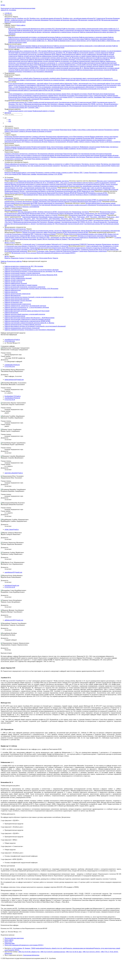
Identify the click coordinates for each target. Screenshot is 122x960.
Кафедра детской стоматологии (15, 280)
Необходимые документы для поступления (45, 129)
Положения (35, 205)
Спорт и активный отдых (94, 246)
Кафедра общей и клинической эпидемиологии (69, 30)
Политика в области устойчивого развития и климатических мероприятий (44, 186)
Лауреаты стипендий (56, 251)
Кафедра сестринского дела (64, 61)
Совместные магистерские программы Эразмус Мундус (29, 239)
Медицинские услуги (18, 253)
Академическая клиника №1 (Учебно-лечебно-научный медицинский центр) (33, 102)
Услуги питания (31, 253)
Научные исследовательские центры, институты (45, 230)
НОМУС (77, 249)
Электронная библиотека (30, 217)
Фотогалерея (43, 258)
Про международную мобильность (77, 237)
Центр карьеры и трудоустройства (51, 99)
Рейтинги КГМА (99, 184)
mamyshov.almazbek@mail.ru (14, 473)
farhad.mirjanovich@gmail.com (14, 379)
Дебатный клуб (56, 244)
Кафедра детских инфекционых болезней (89, 54)
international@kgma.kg (103, 948)
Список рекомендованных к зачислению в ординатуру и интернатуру (27, 157)
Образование (9, 198)
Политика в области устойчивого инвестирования (91, 194)
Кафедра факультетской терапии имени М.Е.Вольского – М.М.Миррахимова (29, 317)
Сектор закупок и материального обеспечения (79, 87)
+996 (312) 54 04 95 (52, 951)
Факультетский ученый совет (36, 189)
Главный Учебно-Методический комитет (89, 189)
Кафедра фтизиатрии (45, 64)
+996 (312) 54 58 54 (73, 951)
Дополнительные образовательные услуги (59, 136)
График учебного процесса (82, 141)
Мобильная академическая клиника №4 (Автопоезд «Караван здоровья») (47, 104)
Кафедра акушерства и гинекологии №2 (60, 51)
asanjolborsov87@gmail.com (13, 572)
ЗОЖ (35, 249)
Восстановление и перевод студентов (23, 138)
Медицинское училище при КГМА (89, 20)
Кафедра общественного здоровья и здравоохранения (102, 30)
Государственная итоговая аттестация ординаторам (95, 153)
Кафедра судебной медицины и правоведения (49, 47)
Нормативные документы (80, 212)
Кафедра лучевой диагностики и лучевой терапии (75, 56)
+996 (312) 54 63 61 (91, 951)
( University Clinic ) (33, 107)
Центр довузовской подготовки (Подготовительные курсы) (73, 95)
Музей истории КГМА (38, 88)
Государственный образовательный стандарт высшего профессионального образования (67, 205)
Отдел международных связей (55, 85)
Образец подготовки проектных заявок (35, 232)
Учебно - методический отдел (82, 83)
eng (9, 119)
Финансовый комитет (69, 189)
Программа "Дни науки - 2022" (25, 218)
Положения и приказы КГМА (97, 193)
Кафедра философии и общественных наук (106, 40)
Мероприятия (70, 248)
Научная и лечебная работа (13, 210)
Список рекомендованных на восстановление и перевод (93, 140)
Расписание (8, 136)
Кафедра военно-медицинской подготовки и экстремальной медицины (31, 37)
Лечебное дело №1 (11, 18)
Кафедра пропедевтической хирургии (17, 299)
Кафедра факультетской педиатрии (89, 63)
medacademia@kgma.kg (48, 948)
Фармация (116, 18)
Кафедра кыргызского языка (17, 42)
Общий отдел (69, 85)
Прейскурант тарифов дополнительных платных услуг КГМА (42, 174)
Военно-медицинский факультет (15, 22)
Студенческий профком (43, 244)
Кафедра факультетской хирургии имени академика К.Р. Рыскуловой (27, 311)
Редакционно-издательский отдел (89, 88)
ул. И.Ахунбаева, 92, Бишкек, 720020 (23, 948)
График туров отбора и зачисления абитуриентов (88, 129)
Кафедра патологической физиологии (65, 46)
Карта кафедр (21, 25)
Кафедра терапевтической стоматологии (86, 61)
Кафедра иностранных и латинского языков (93, 37)
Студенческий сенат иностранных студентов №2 (52, 246)
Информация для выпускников (90, 147)
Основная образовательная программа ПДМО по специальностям (87, 200)
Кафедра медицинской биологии (42, 46)
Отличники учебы (43, 251)
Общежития (54, 138)
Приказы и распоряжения (30, 206)
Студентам (8, 234)
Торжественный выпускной (39, 248)
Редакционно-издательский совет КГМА (68, 191)
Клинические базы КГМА (77, 215)
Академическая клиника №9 (17, 107)
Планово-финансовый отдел (28, 87)
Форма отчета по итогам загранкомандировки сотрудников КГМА (85, 234)
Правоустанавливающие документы (57, 181)
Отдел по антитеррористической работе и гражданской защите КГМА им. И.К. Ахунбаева (57, 89)
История (35, 181)
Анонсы (21, 258)
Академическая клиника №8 (107, 106)
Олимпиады (85, 249)
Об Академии (9, 179)
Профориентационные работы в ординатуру (31, 148)
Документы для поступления (90, 164)
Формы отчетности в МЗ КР (40, 236)
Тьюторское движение (94, 244)
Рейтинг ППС (78, 172)
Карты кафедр (62, 138)
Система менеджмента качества (77, 182)
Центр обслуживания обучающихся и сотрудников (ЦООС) (53, 97)
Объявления (14, 258)
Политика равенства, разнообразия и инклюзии (84, 186)
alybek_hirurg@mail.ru (12, 529)
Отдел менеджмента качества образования (88, 85)
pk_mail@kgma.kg (72, 948)
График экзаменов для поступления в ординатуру (80, 148)
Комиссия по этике (88, 191)
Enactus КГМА (94, 249)
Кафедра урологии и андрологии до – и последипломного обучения (56, 63)
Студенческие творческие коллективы (17, 248)
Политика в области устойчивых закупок (61, 194)
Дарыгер (55, 258)
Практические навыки (70, 153)
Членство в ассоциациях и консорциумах (106, 230)
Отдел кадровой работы (56, 83)
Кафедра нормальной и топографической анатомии (95, 46)
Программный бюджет (31, 194)
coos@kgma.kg (12, 950)
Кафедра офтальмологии (37, 59)
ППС (32, 234)
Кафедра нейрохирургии (88, 58)
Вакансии (8, 172)
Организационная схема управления (108, 205)
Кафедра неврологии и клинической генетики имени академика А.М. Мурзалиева (52, 58)
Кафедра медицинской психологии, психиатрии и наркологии (25, 287)
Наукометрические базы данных (15, 215)
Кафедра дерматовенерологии (65, 54)
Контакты (8, 112)
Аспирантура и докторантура (38, 164)
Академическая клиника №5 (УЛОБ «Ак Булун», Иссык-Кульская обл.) (95, 104)
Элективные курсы (100, 138)
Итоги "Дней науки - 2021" (110, 217)
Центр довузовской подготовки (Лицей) (79, 94)
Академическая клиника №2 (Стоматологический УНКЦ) (78, 102)
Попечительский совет (18, 189)
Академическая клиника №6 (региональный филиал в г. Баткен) (29, 106)
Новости (7, 258)
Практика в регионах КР (94, 157)
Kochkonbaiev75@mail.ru (13, 396)
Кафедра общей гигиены (60, 39)
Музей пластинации (52, 88)
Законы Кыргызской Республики (15, 193)
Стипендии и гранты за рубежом (45, 234)
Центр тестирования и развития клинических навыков (36, 95)
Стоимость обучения (25, 131)
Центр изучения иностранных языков (54, 94)
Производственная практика (22, 136)
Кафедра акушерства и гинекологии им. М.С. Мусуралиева (27, 51)
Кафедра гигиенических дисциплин (67, 37)
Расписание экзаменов (75, 138)
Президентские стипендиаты (97, 251)
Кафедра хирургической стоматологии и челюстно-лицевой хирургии (75, 66)
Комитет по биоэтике (47, 191)
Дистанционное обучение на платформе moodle (59, 140)
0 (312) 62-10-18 (10, 399)
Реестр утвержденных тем (88, 213)
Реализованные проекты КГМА (78, 232)
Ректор (10, 78)
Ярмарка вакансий (11, 147)
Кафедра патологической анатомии (19, 46)
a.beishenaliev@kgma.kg (12, 364)
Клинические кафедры (14, 261)
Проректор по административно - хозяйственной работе (61, 80)
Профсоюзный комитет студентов (44, 111)
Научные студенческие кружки (64, 249)
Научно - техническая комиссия (30, 191)
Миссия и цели (102, 181)
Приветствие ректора (25, 181)
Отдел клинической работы (101, 83)
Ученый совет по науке (53, 189)
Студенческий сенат (28, 244)
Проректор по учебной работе (23, 78)
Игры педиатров (104, 249)
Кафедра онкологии (102, 58)
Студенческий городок (101, 87)
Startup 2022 (95, 141)
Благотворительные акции (57, 248)
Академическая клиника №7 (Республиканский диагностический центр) (74, 106)
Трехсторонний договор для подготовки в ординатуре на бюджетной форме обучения (33, 155)
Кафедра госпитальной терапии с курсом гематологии (91, 52)
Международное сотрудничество (15, 229)
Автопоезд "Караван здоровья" (96, 215)
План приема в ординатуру (40, 159)
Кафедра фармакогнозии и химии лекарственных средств (72, 40)
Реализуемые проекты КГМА (57, 232)
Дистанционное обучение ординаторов (50, 153)
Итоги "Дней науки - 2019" (81, 217)
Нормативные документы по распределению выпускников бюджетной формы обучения (89, 155)
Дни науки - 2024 (78, 218)
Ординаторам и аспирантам (21, 234)
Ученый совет (85, 188)
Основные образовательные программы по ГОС (86, 201)
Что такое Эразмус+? (75, 239)
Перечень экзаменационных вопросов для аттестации (67, 157)
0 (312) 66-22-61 (10, 341)
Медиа (7, 256)
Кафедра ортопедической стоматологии (17, 293)
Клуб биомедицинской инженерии (16, 251)
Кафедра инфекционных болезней (47, 56)
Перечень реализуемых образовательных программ (49, 200)
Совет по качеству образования (100, 188)
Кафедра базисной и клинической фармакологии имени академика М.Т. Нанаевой (35, 28)
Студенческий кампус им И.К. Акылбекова (88, 97)
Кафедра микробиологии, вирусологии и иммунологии (35, 30)
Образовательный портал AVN (15, 141)
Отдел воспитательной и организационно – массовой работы (28, 83)
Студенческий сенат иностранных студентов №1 (20, 246)
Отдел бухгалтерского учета (111, 85)
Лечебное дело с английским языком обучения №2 (79, 18)
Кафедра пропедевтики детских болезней (40, 61)
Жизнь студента (10, 242)
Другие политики (51, 188)
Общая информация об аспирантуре (16, 164)
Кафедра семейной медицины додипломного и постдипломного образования (30, 329)
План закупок (43, 194)
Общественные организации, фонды (74, 230)
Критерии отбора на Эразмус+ (58, 239)
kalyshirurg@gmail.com (12, 585)
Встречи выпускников (38, 147)
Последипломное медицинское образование (63, 20)
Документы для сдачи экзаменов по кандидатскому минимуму (39, 165)
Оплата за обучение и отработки (109, 141)
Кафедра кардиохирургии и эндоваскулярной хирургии (23, 324)
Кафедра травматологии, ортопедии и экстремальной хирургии (25, 305)
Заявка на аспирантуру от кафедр (59, 164)
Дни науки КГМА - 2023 (44, 218)
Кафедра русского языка (76, 39)
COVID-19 (8, 13)
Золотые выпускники (24, 147)
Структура (41, 181)
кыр (9, 121)
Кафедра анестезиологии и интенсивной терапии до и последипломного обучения (31, 269)
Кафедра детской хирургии (26, 56)
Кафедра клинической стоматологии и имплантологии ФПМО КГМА (27, 321)
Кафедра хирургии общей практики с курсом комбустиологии (72, 64)
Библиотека (68, 83)
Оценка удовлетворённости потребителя (80, 184)
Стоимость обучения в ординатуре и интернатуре (21, 153)
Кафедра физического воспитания (19, 32)
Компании (89, 230)
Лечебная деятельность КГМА (47, 212)
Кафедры (4, 261)
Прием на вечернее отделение (42, 131)
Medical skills (114, 249)
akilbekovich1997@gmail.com (14, 620)
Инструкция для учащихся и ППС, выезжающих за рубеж (46, 237)
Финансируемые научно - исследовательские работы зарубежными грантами (54, 213)
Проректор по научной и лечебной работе (46, 78)
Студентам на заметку (32, 258)
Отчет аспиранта (75, 164)
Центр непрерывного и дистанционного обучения (24, 94)
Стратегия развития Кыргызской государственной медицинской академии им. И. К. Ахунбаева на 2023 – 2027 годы (62, 181)
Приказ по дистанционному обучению (60, 141)
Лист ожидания (26, 159)
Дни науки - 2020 (95, 217)
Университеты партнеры (21, 230)
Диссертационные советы (105, 213)
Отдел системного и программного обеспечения (29, 85)
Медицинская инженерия (109, 20)
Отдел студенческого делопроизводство (50, 87)
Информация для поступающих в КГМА (18, 129)
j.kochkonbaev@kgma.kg (12, 398)
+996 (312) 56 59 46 (29, 951)
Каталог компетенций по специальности (51, 203)
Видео (50, 258)
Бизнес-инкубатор (28, 97)
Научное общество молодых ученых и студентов (42, 215)
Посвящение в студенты (110, 246)
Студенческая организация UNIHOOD (74, 244)
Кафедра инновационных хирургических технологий (93, 70)
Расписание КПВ (88, 138)
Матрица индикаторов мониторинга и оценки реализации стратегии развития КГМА (39, 184)
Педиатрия (109, 18)
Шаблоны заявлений (43, 138)
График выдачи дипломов (55, 148)
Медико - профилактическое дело (15, 20)
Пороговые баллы (65, 129)
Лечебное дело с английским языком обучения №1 (46, 18)
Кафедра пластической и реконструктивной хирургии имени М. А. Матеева (64, 68)
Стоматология (100, 18)
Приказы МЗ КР (82, 193)
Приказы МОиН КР (70, 193)
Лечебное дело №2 (23, 18)
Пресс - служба (13, 87)
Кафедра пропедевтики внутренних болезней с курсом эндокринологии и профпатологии (74, 59)
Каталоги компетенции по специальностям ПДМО (21, 203)
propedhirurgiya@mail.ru (12, 339)
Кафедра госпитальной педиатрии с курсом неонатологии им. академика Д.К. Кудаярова (44, 52)
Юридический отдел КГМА (69, 88)
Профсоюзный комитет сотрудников (20, 111)
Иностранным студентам (81, 136)
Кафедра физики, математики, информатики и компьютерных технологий (55, 32)
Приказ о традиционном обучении (36, 141)
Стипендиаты (83, 251)
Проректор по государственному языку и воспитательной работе (82, 78)
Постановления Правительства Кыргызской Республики (44, 193)
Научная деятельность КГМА (27, 212)
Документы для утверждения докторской (73, 165)
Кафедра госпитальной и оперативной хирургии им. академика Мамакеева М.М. (31, 275)
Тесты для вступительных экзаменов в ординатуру (62, 147)
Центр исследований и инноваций (28, 99)
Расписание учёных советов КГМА (99, 165)
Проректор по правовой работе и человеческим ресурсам (99, 80)
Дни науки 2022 (10, 218)
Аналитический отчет (64, 212)
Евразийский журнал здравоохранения (51, 217)
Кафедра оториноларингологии (103, 64)
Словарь (86, 172)
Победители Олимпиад (70, 251)
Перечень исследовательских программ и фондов (94, 236)
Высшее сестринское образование (38, 20)
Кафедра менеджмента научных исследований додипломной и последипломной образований (45, 70)
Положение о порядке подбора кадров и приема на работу (54, 172)
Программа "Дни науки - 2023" (62, 218)
